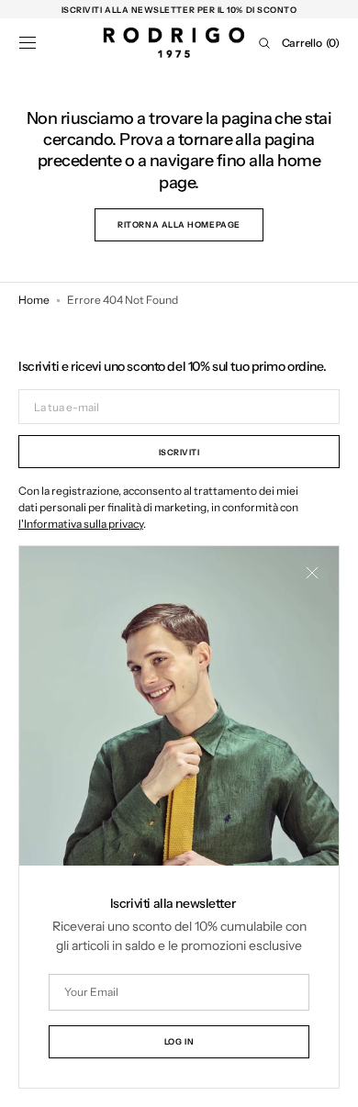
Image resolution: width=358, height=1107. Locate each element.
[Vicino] (312, 573)
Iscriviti (179, 452)
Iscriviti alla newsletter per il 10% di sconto (179, 10)
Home (34, 300)
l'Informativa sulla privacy (80, 524)
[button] (27, 43)
